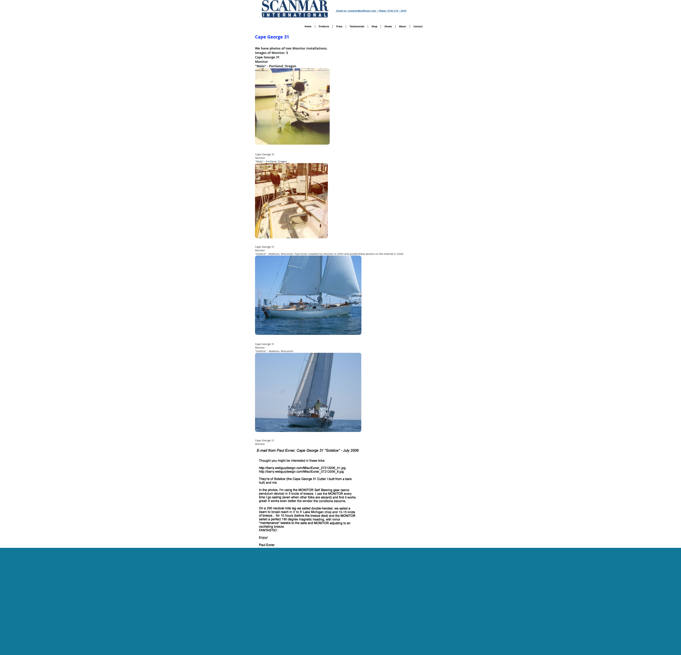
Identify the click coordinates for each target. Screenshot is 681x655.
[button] (374, 26)
